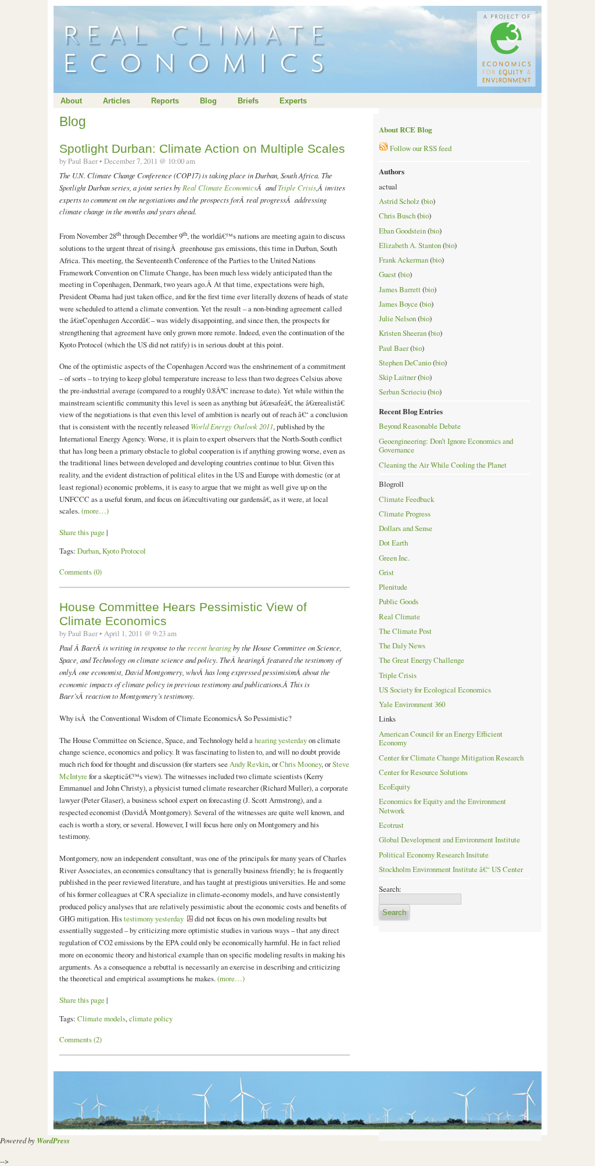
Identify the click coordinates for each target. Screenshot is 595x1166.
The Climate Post (405, 631)
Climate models (101, 1018)
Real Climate (399, 616)
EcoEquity (394, 786)
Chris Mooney (300, 764)
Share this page (82, 532)
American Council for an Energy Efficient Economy (441, 738)
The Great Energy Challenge (421, 660)
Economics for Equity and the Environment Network (442, 806)
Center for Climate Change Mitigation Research (451, 757)
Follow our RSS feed (419, 148)
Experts (293, 100)
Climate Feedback (406, 499)
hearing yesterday (281, 740)
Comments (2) (80, 1039)
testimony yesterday (154, 918)
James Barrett (400, 289)
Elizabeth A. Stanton (410, 245)
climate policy (151, 1018)
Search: (390, 889)
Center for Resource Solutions (423, 772)
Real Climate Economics (219, 187)
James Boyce (398, 304)
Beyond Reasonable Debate (420, 426)
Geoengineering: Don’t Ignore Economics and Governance (446, 445)
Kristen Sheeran (402, 333)
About (71, 100)
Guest (387, 274)
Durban (88, 551)
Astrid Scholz (399, 201)
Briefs (248, 100)
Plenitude (393, 587)
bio (428, 201)
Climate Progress (405, 513)
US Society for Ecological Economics (435, 689)
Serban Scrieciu (402, 391)
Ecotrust (391, 825)
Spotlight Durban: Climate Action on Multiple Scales (202, 148)
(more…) (95, 510)
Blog (208, 100)
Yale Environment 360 (412, 704)
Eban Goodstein (402, 230)
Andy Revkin (249, 764)
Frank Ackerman (403, 259)
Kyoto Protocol (124, 551)
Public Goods (398, 601)
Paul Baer (393, 348)
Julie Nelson (397, 318)
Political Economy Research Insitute (434, 854)
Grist (386, 572)
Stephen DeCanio (405, 362)
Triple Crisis (297, 187)
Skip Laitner (397, 377)
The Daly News (402, 645)
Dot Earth (393, 542)
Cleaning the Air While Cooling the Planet (443, 465)
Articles (116, 100)
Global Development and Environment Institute (449, 839)
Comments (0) (80, 571)
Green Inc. (394, 557)
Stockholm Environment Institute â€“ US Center (451, 869)
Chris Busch (397, 215)
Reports (165, 100)
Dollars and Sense (405, 528)
